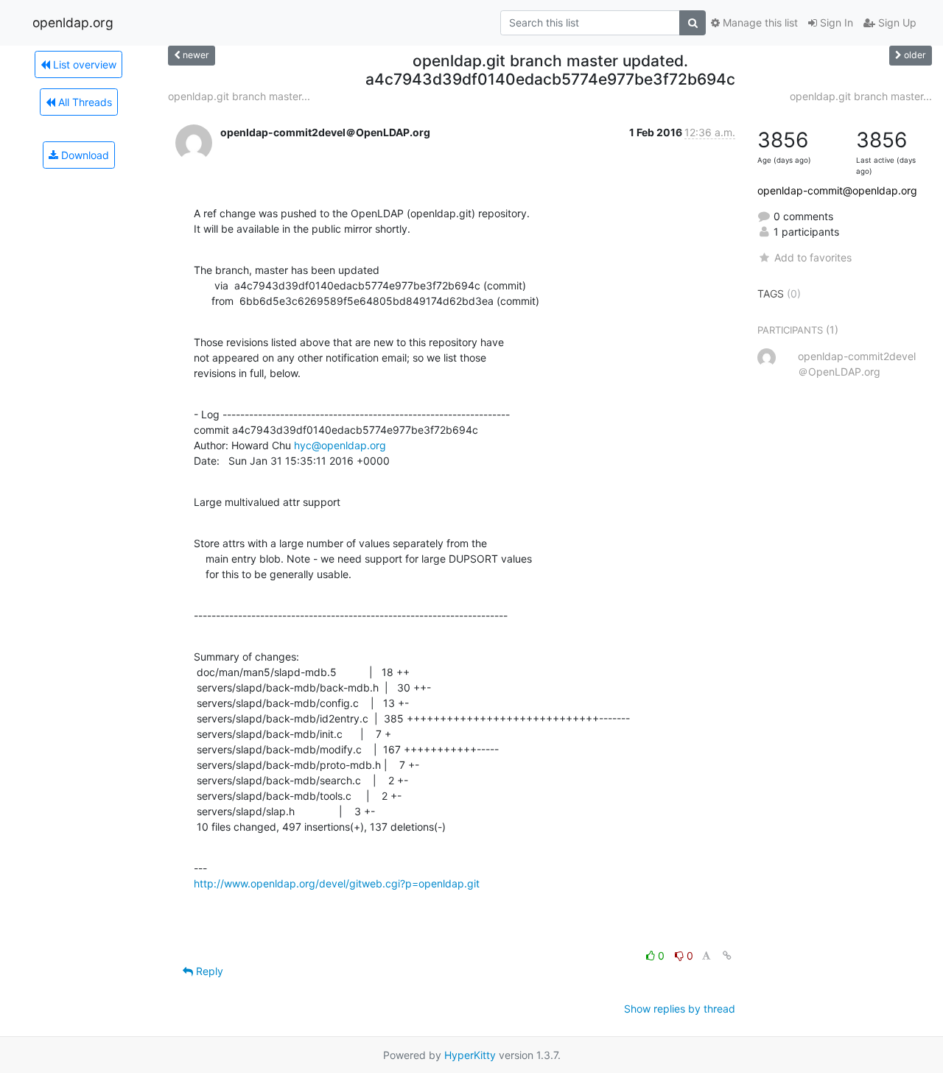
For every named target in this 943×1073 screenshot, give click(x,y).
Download (83, 155)
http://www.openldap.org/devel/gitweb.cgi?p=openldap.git (337, 883)
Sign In (835, 22)
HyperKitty (470, 1055)
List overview (83, 64)
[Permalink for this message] (727, 955)
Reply (208, 971)
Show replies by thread (679, 1008)
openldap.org (72, 22)
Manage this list (759, 22)
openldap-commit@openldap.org (837, 190)
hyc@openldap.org (340, 445)
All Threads (83, 102)
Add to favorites (812, 257)
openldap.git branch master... (239, 96)
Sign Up (895, 22)
